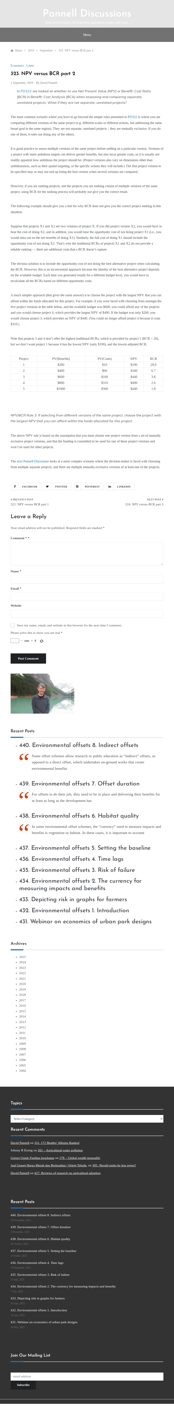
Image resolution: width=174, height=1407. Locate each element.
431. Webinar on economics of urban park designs (85, 922)
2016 (22, 1005)
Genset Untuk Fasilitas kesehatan (32, 1158)
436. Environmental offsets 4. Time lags (71, 859)
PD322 (26, 91)
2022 (22, 973)
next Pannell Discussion (33, 461)
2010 (22, 1038)
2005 (22, 1065)
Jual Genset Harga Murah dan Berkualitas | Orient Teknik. (49, 1165)
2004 (22, 1070)
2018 (22, 994)
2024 (22, 962)
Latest (30, 65)
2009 (22, 1043)
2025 (22, 957)
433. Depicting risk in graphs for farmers (73, 900)
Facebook (30, 486)
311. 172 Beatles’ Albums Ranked (56, 1143)
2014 (22, 1016)
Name (16, 571)
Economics (17, 65)
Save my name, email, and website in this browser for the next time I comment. (69, 625)
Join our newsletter (23, 1368)
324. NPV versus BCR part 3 (144, 504)
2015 (22, 1011)
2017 (22, 1000)
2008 (22, 1049)
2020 (22, 984)
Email (16, 588)
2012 (22, 1027)
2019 (22, 989)
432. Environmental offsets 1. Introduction (74, 911)
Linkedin (124, 486)
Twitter (61, 486)
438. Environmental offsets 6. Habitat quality (79, 816)
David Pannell (48, 82)
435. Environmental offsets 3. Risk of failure (77, 870)
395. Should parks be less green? (114, 1165)
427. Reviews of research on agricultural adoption (67, 1173)
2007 (22, 1054)
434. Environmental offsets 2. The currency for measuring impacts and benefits (63, 1286)
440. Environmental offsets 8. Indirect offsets (78, 745)
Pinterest (92, 486)
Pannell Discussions (87, 14)
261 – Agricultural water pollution (60, 1150)
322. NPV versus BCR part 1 (30, 504)
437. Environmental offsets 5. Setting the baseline (85, 848)
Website (16, 605)
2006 (22, 1060)
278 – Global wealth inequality (79, 1158)
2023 (22, 967)
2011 (22, 1033)
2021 (22, 978)
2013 (22, 1022)
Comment (19, 538)
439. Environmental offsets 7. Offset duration (79, 784)
